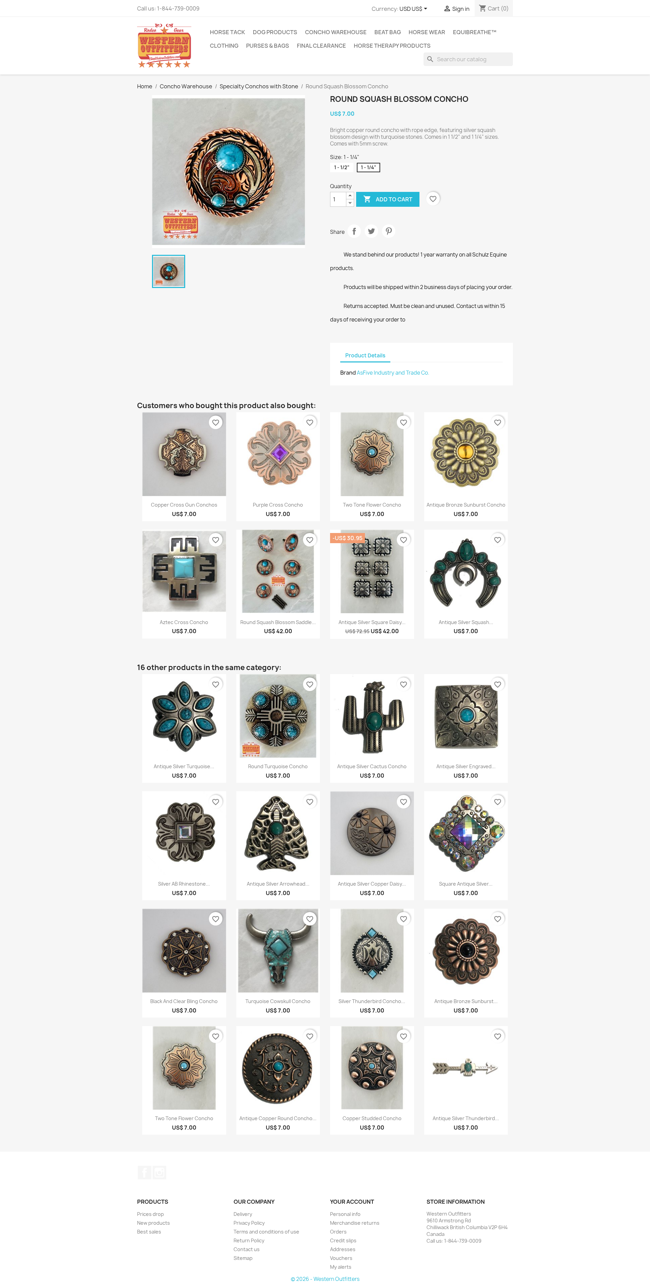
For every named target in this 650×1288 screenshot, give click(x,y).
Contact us (247, 1249)
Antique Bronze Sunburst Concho (466, 505)
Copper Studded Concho (372, 1118)
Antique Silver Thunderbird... (466, 1118)
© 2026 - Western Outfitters (325, 1279)
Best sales (149, 1231)
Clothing (224, 45)
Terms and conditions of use (266, 1231)
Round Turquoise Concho (278, 766)
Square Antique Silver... (466, 884)
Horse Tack (227, 32)
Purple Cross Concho (278, 505)
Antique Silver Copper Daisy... (372, 884)
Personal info (345, 1214)
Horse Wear (427, 32)
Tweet (371, 231)
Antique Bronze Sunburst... (466, 1001)
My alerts (340, 1267)
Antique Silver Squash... (466, 622)
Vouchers (341, 1258)
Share (354, 231)
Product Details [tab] (365, 355)
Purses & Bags (267, 45)
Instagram (159, 1172)
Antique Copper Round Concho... (278, 1118)
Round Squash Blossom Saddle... (278, 622)
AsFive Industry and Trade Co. (393, 372)
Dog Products (275, 32)
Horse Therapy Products (392, 45)
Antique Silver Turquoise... (184, 766)
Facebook (144, 1172)
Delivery (243, 1214)
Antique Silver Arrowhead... (278, 884)
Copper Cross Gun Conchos (184, 505)
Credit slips (343, 1240)
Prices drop (150, 1214)
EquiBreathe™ (474, 32)
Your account (352, 1201)
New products (153, 1223)
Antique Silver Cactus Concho (372, 766)
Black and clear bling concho (184, 1001)
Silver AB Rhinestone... (184, 884)
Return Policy (249, 1240)
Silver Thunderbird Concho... (372, 1001)
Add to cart (387, 199)
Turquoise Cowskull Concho (277, 1001)
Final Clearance (321, 45)
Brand (348, 372)
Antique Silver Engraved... (466, 766)
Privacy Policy (249, 1223)
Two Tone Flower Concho (372, 505)
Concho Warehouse (336, 32)
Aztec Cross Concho (184, 622)
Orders (338, 1231)
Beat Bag (387, 32)
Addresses (342, 1249)
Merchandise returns (355, 1223)
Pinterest (388, 231)
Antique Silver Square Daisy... (372, 622)
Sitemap (243, 1258)
